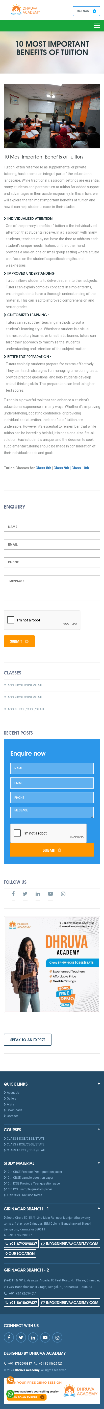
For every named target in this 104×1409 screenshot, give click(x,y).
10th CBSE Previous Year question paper (34, 1172)
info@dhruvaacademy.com (71, 1243)
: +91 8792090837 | (20, 1363)
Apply (10, 1104)
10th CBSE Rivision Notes (24, 1195)
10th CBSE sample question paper (29, 1177)
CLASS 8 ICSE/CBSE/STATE (23, 685)
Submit (16, 641)
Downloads (14, 1110)
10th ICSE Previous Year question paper (33, 1183)
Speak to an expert (27, 1039)
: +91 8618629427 (21, 1294)
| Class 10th (79, 468)
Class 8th (43, 468)
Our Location (21, 1253)
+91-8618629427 (22, 1302)
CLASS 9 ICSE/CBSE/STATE (23, 697)
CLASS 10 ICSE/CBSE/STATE (24, 709)
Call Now (83, 11)
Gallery (11, 1098)
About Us (12, 1092)
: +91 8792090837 (19, 1235)
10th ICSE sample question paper (29, 1189)
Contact (12, 1116)
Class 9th (61, 468)
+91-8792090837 (22, 1243)
